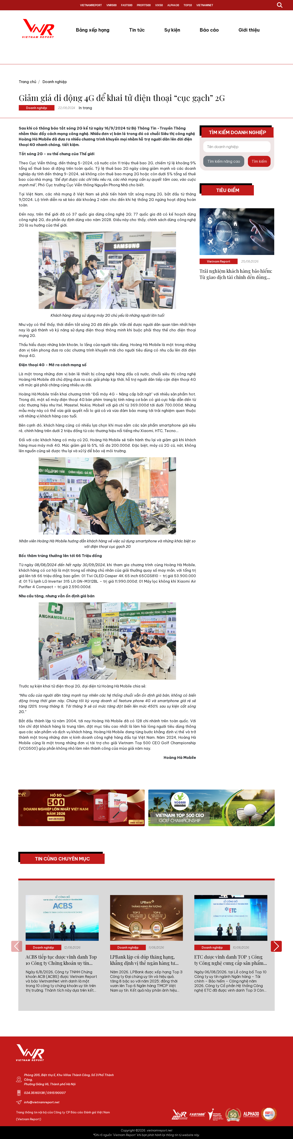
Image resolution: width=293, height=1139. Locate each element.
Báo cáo (209, 30)
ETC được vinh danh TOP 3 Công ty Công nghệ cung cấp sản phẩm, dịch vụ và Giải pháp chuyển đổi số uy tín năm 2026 (230, 960)
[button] (276, 946)
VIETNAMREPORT (91, 5)
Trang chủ (27, 81)
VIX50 (159, 5)
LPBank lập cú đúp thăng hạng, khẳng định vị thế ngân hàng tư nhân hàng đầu (142, 960)
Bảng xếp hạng (92, 30)
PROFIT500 (144, 5)
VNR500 (111, 5)
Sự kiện (172, 30)
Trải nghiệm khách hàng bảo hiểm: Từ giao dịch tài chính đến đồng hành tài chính (236, 274)
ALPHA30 (173, 5)
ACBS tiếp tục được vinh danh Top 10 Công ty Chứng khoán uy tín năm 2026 (61, 960)
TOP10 (188, 5)
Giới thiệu (249, 30)
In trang (85, 108)
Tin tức (137, 30)
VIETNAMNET (204, 5)
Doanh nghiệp (55, 81)
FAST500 (126, 5)
